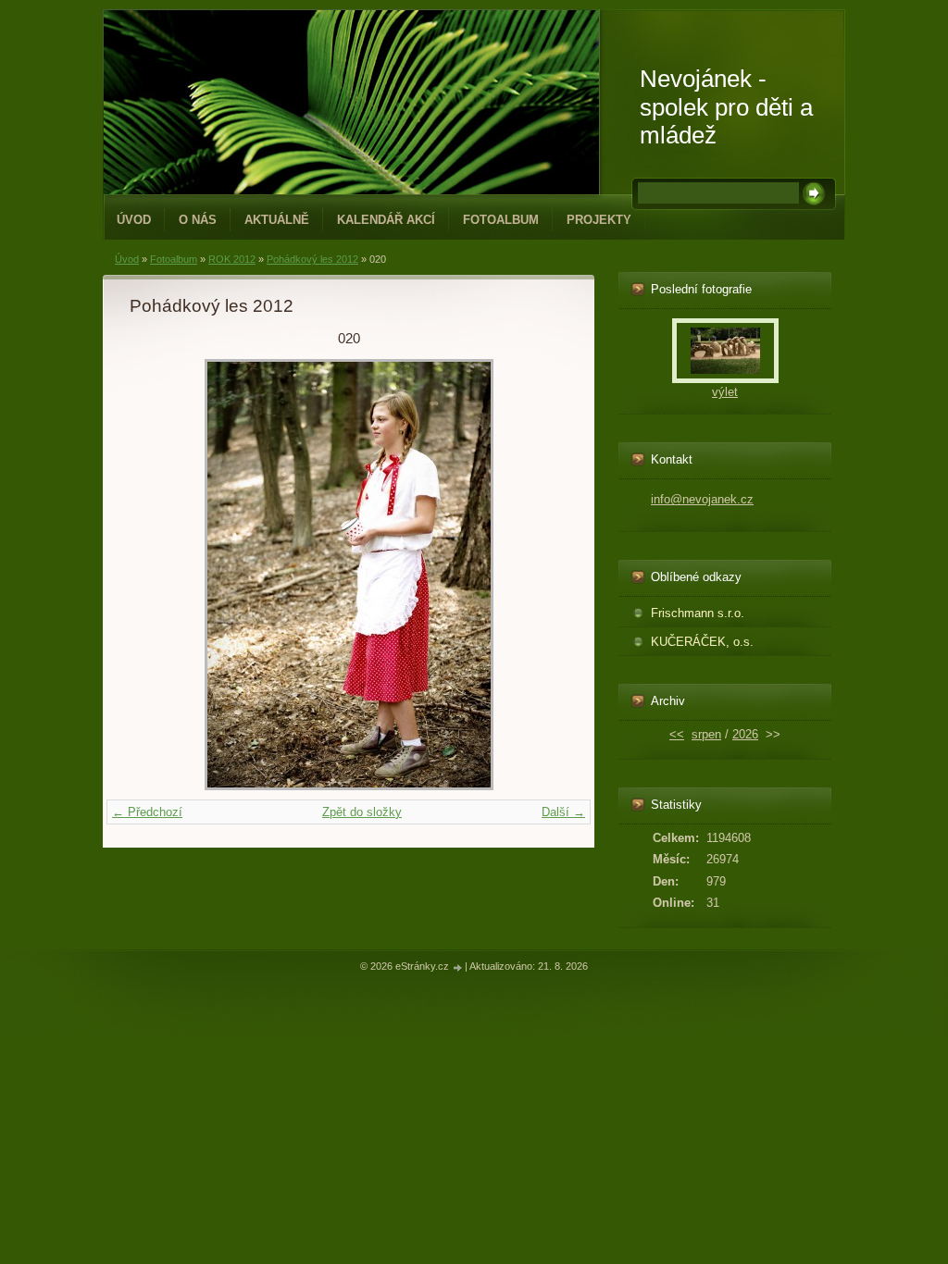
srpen (706, 734)
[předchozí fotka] (160, 574)
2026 (745, 734)
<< (676, 734)
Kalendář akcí (386, 220)
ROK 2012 (232, 259)
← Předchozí (147, 812)
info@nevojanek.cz (702, 499)
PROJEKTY (599, 220)
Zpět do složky (362, 812)
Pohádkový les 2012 (312, 259)
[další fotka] (537, 574)
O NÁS (198, 220)
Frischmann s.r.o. (697, 613)
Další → (563, 812)
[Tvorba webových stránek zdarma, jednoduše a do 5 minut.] (458, 967)
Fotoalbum (501, 220)
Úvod (134, 220)
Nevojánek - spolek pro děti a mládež (726, 107)
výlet (725, 392)
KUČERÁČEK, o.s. (702, 642)
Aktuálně (276, 220)
